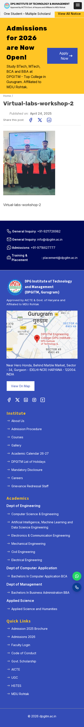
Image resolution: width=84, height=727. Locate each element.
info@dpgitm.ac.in (49, 239)
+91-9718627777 (43, 247)
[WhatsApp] (76, 576)
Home (7, 95)
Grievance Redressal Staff (29, 486)
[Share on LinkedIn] (49, 120)
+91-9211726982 (49, 231)
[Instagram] (34, 400)
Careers (17, 478)
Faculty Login (20, 645)
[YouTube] (42, 400)
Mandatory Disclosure (26, 470)
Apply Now (63, 56)
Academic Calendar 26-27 (30, 453)
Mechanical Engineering (28, 543)
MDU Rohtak (20, 694)
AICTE (15, 669)
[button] (78, 5)
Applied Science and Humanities (34, 609)
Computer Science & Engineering (35, 514)
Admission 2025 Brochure (29, 628)
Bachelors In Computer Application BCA (39, 576)
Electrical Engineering (26, 560)
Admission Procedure (26, 429)
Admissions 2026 (23, 637)
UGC (14, 677)
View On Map (20, 386)
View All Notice (69, 13)
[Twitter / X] (17, 400)
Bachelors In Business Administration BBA (40, 592)
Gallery (16, 445)
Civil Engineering (23, 552)
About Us (17, 421)
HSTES (16, 686)
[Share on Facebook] (30, 120)
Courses (17, 437)
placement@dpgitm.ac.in (60, 258)
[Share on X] (39, 120)
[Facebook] (9, 400)
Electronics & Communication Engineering (40, 535)
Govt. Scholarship (23, 661)
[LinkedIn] (25, 400)
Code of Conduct (23, 653)
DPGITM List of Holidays (28, 461)
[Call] (76, 587)
